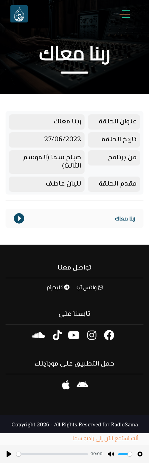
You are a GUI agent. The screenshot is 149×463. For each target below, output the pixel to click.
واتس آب (87, 288)
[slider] (52, 454)
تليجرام (55, 288)
